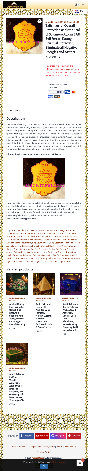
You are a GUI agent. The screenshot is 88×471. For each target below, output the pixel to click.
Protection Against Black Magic (46, 245)
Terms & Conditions (19, 446)
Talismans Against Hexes (61, 261)
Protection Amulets (56, 252)
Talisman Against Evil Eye (44, 255)
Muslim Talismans (23, 245)
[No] (85, 465)
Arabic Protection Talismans (44, 233)
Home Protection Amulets (32, 239)
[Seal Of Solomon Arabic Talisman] (44, 178)
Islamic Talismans (23, 242)
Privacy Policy (49, 446)
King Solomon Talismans (61, 242)
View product (15, 335)
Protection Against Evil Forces (52, 248)
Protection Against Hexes (35, 252)
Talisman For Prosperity (59, 258)
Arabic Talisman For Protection (31, 236)
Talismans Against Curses (37, 261)
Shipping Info (35, 446)
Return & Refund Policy (66, 446)
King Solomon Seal (40, 242)
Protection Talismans (22, 255)
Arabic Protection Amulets (18, 233)
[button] (39, 21)
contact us (72, 68)
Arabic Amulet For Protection (25, 230)
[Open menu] (83, 4)
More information (58, 462)
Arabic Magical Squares (64, 230)
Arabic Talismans (54, 236)
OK (44, 466)
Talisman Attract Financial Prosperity (30, 258)
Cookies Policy (43, 451)
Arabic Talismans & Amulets (62, 21)
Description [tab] (15, 110)
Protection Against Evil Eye (26, 248)
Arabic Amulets (46, 230)
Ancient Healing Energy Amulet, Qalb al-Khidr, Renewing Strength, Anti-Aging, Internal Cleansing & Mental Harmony (17, 314)
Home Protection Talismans (57, 239)
